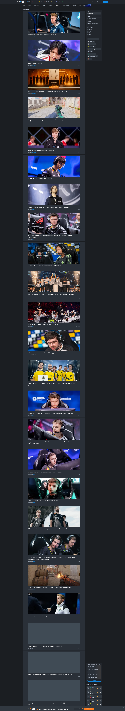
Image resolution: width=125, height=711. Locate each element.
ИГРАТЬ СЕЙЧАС (89, 708)
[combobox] (94, 18)
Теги (88, 37)
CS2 (29, 1)
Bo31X (79, 708)
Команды (50, 5)
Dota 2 (47, 1)
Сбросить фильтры (98, 8)
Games (65, 1)
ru (100, 1)
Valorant (35, 1)
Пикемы (74, 5)
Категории (89, 26)
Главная (23, 5)
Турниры (36, 5)
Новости (57, 5)
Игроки (43, 5)
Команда (89, 21)
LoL (53, 1)
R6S (41, 1)
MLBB (59, 1)
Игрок (89, 16)
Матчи (29, 5)
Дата (88, 11)
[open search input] (93, 2)
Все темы (94, 680)
